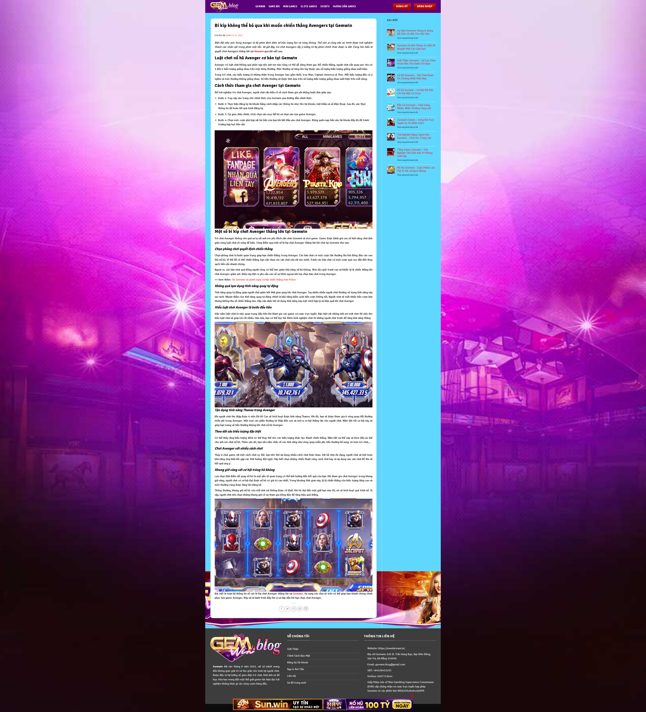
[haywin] (368, 704)
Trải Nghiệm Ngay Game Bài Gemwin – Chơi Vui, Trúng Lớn (414, 136)
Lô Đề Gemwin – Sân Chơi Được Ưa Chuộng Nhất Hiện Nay (415, 77)
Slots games (309, 6)
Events (325, 6)
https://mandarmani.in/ (391, 648)
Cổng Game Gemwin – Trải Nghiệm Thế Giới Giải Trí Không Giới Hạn (415, 153)
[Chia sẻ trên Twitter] (287, 609)
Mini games (290, 6)
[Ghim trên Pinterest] (299, 609)
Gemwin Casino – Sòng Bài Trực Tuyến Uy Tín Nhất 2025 (415, 121)
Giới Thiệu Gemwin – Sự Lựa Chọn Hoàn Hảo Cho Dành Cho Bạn (416, 62)
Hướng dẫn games (344, 6)
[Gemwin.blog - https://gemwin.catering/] (229, 6)
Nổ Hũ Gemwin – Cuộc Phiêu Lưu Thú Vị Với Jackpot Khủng (416, 169)
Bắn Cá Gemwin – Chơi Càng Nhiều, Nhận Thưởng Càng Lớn (414, 107)
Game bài (274, 6)
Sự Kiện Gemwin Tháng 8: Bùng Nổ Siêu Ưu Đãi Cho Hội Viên (415, 32)
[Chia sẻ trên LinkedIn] (306, 609)
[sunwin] (278, 704)
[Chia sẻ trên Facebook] (281, 609)
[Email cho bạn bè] (293, 609)
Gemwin (260, 6)
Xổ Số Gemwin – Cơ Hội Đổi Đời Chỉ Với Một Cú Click (415, 92)
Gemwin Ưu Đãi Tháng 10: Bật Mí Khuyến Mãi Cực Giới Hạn (416, 47)
